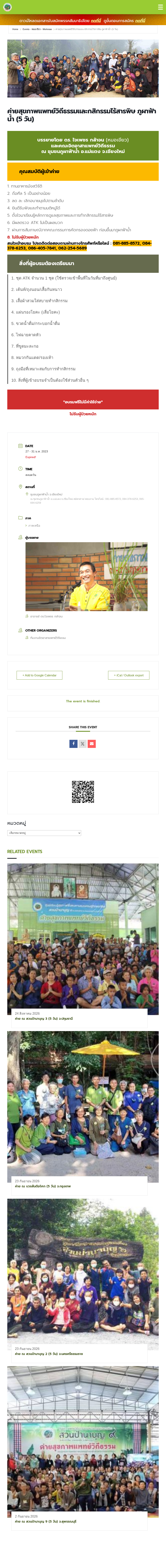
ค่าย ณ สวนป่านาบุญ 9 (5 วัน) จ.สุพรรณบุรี (45, 1521)
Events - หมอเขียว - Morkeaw (37, 29)
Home (15, 29)
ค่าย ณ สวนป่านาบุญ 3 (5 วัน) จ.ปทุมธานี (44, 1018)
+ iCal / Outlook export (129, 675)
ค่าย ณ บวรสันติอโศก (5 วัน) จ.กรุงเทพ (43, 1186)
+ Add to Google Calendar (39, 675)
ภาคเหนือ (34, 525)
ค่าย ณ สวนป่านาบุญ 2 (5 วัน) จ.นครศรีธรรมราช (49, 1354)
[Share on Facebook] (73, 744)
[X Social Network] (83, 744)
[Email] (92, 744)
